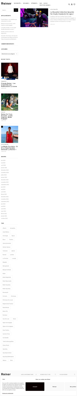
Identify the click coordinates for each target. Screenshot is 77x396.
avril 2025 (3, 165)
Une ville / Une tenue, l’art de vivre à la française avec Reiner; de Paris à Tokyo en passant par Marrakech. (9, 37)
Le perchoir (5, 258)
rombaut (5, 315)
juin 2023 (3, 187)
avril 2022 (3, 208)
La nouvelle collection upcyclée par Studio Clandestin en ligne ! (62, 13)
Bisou (4, 239)
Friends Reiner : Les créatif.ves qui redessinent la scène (9, 84)
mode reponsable (7, 281)
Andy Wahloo (6, 232)
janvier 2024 (4, 177)
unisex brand (6, 345)
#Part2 (4, 228)
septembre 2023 (5, 184)
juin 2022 (3, 203)
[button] (29, 374)
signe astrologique (7, 322)
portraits (5, 296)
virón (11, 360)
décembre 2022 (4, 196)
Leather (12, 254)
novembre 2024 (5, 172)
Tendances (3, 81)
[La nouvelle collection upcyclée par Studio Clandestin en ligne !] (34, 9)
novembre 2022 (5, 199)
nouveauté (5, 292)
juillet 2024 (3, 174)
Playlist (3, 112)
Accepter (35, 386)
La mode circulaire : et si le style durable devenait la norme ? (9, 147)
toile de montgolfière (8, 341)
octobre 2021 (4, 218)
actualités (12, 228)
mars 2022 (3, 211)
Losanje (14, 258)
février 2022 (4, 213)
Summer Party (6, 334)
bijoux (13, 235)
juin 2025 (3, 160)
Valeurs (4, 360)
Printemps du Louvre (8, 300)
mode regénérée (7, 277)
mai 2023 (3, 189)
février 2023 (4, 194)
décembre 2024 (4, 170)
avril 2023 (3, 191)
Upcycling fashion (7, 352)
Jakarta (13, 250)
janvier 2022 (4, 216)
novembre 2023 (5, 182)
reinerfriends (6, 307)
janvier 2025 (4, 167)
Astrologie (5, 235)
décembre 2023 (4, 179)
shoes (14, 318)
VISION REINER (63, 374)
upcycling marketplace (8, 356)
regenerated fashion (8, 303)
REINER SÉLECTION (45, 374)
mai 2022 (3, 206)
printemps (13, 296)
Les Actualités (4, 144)
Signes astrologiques (8, 326)
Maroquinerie (6, 266)
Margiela (5, 262)
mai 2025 (3, 162)
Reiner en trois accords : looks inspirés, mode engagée (7, 116)
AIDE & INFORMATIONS (27, 374)
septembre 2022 (5, 201)
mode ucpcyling (6, 284)
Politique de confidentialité (7, 393)
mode (4, 273)
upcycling (5, 349)
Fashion (11, 239)
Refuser (54, 386)
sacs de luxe (6, 318)
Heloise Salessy (6, 247)
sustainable (5, 337)
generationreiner (7, 243)
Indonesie (5, 250)
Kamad (4, 254)
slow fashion (6, 330)
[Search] (16, 10)
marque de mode (7, 269)
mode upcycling (6, 288)
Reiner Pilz (5, 311)
